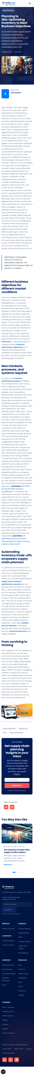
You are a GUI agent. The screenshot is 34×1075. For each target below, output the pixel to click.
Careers (4, 1020)
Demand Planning (24, 929)
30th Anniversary (7, 1016)
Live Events (22, 991)
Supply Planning (24, 933)
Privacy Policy (6, 1049)
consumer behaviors (18, 631)
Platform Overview (8, 929)
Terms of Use (18, 1049)
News (20, 982)
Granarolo (6, 341)
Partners (5, 1029)
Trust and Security (8, 1033)
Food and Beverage (8, 974)
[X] (10, 1059)
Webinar (21, 995)
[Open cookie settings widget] (3, 1071)
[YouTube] (16, 1059)
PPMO (20, 937)
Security (28, 1049)
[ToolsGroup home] (8, 3)
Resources (23, 960)
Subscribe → (17, 785)
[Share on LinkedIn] (6, 807)
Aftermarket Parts (8, 965)
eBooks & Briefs (24, 974)
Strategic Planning (25, 941)
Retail (4, 985)
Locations (5, 1024)
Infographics (23, 978)
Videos (21, 986)
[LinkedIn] (4, 1059)
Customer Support (8, 941)
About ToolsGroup (8, 1007)
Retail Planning (23, 953)
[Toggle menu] (30, 3)
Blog (20, 965)
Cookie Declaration (8, 1053)
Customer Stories (8, 945)
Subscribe (8, 910)
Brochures (22, 969)
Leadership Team (8, 1012)
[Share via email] (12, 807)
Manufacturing (7, 969)
